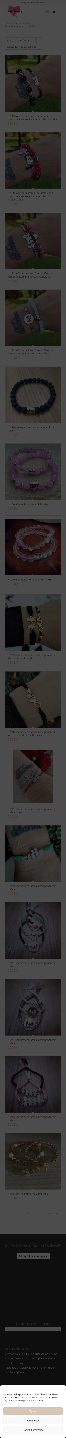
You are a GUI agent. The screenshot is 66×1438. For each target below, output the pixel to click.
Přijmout (33, 1411)
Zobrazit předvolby (33, 1429)
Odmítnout (33, 1420)
